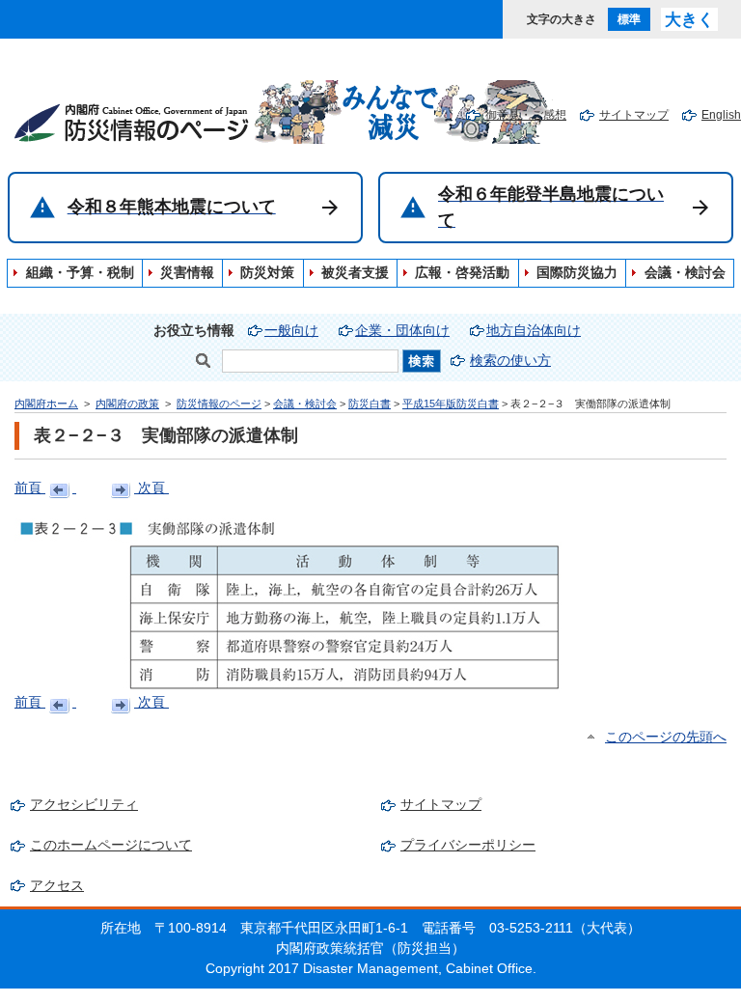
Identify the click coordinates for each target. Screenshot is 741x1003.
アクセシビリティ (84, 804)
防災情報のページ (219, 403)
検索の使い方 (510, 360)
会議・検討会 (305, 403)
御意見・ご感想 (525, 115)
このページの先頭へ (666, 737)
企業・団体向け (402, 330)
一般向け (291, 330)
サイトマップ (634, 115)
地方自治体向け (533, 330)
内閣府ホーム (46, 403)
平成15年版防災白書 (450, 403)
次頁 (151, 488)
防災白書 (369, 403)
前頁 (29, 488)
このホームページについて (111, 845)
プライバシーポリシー (467, 845)
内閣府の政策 (127, 403)
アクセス (57, 885)
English (721, 115)
